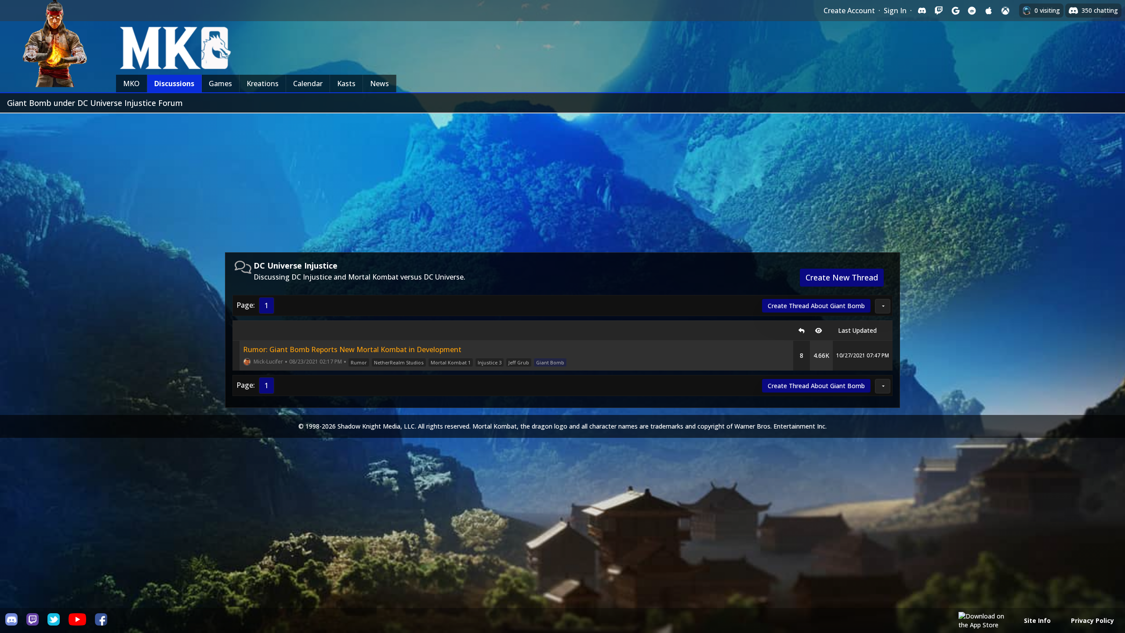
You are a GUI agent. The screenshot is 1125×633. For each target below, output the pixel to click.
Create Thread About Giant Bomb (816, 306)
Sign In (895, 10)
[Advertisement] (562, 179)
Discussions (174, 83)
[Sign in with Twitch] (938, 10)
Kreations (263, 83)
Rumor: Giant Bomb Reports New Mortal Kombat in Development (352, 349)
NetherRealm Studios (399, 362)
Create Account (849, 10)
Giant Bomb (550, 362)
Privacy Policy (1092, 620)
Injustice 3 (489, 362)
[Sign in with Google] (955, 10)
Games (220, 83)
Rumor (359, 362)
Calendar (308, 83)
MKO (131, 83)
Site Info (1037, 620)
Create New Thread (842, 277)
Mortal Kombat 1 (451, 362)
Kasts (346, 83)
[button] (882, 306)
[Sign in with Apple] (988, 10)
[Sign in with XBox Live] (1005, 10)
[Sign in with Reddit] (972, 10)
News (379, 83)
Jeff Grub (518, 362)
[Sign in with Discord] (922, 10)
